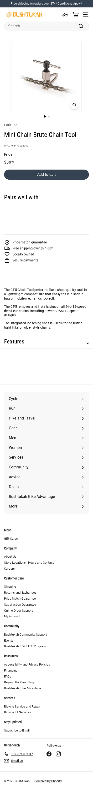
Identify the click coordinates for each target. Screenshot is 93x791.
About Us (10, 556)
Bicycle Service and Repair (22, 706)
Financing (10, 670)
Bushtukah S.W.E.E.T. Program (25, 646)
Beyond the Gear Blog (19, 682)
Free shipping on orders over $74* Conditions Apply (46, 3)
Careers (9, 568)
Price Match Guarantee (20, 598)
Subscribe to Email (17, 730)
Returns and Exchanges (20, 592)
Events (8, 640)
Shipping (10, 586)
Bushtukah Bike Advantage (22, 688)
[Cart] (75, 14)
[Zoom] (74, 104)
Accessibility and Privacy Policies (27, 664)
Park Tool (11, 125)
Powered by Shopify (48, 781)
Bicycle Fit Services (17, 712)
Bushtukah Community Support (25, 634)
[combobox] (46, 26)
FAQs (7, 676)
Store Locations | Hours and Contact (29, 562)
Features (14, 341)
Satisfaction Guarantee (20, 604)
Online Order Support (18, 610)
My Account (12, 616)
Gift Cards (11, 538)
